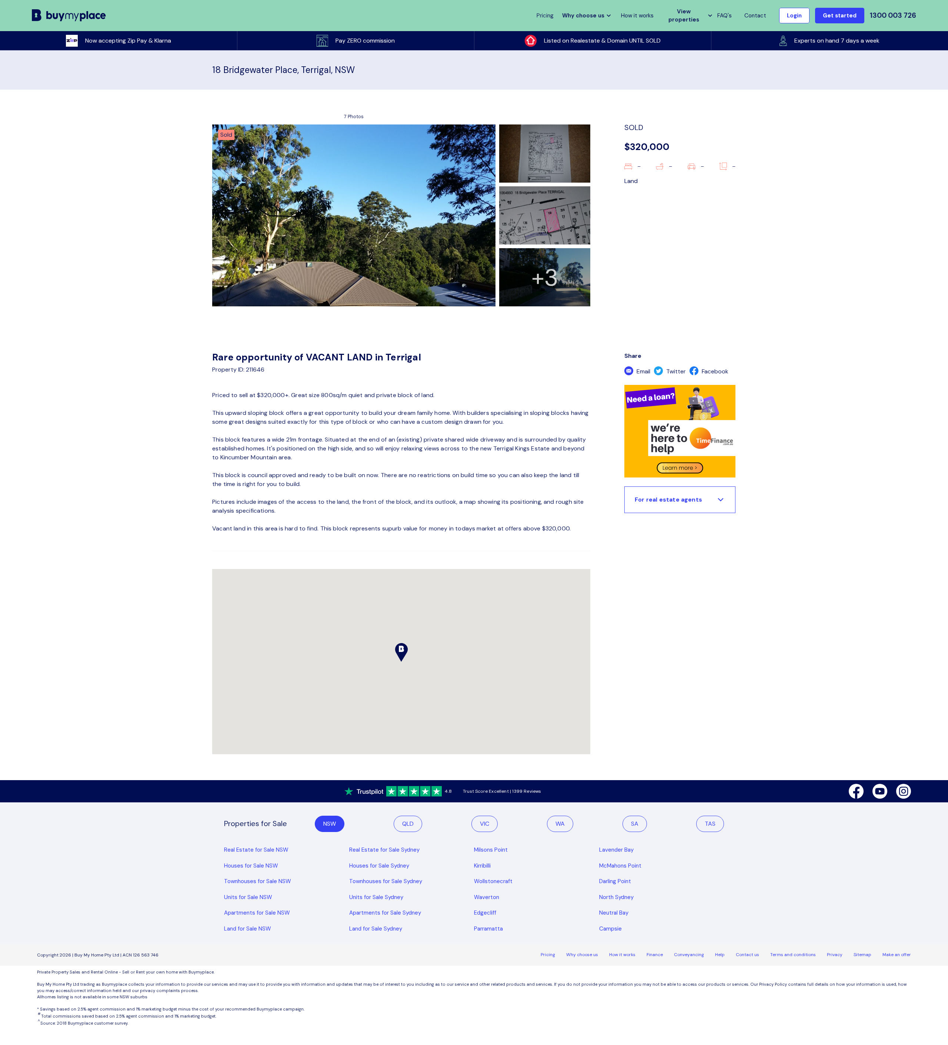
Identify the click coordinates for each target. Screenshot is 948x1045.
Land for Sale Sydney (375, 928)
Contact (755, 15)
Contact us (747, 955)
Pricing (548, 955)
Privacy (834, 955)
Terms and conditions (793, 955)
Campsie (610, 928)
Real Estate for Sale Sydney (384, 849)
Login (794, 15)
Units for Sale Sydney (376, 897)
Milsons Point (491, 849)
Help (720, 955)
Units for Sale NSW (248, 897)
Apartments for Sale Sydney (385, 912)
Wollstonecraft (493, 881)
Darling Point (615, 881)
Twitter (675, 371)
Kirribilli (482, 865)
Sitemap (862, 955)
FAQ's (724, 15)
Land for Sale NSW (247, 928)
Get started (840, 15)
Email (642, 371)
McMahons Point (620, 865)
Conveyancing (689, 955)
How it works (637, 15)
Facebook (714, 371)
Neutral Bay (613, 912)
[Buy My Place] (69, 15)
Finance (655, 955)
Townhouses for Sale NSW (257, 881)
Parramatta (488, 928)
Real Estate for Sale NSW (256, 849)
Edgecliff (485, 912)
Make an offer (896, 955)
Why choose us (582, 955)
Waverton (486, 897)
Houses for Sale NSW (251, 865)
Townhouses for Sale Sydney (385, 881)
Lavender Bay (616, 849)
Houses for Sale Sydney (379, 865)
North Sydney (616, 897)
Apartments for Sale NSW (257, 912)
